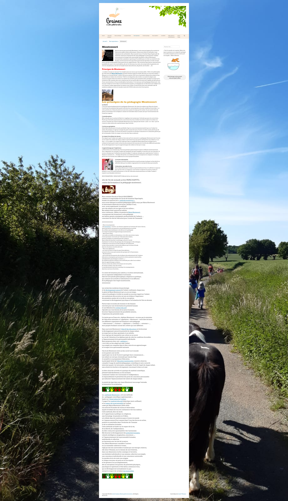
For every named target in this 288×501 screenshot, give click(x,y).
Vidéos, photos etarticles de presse (171, 36)
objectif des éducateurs (129, 329)
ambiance (123, 341)
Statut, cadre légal (118, 35)
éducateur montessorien (125, 361)
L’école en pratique (146, 35)
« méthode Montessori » (112, 395)
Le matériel (163, 35)
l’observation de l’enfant (117, 399)
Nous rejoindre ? (155, 35)
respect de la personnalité (114, 403)
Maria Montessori (117, 73)
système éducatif (121, 308)
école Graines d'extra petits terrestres (122, 494)
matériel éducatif (117, 401)
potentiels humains (133, 433)
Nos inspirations (137, 35)
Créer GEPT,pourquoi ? (110, 36)
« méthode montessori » (127, 200)
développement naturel (113, 290)
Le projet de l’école (127, 35)
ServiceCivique (179, 36)
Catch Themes (182, 494)
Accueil (103, 35)
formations (108, 226)
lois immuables (128, 471)
